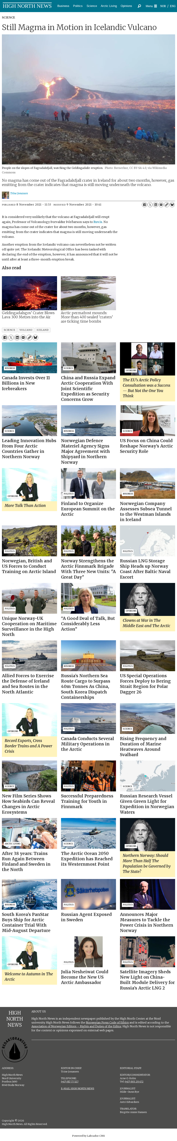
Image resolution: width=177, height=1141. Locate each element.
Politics (78, 6)
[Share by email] (161, 204)
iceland (43, 330)
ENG (173, 6)
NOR (163, 6)
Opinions (126, 6)
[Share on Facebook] (144, 204)
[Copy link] (166, 204)
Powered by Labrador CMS (88, 1135)
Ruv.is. (98, 222)
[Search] (139, 6)
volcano (26, 330)
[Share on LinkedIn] (155, 204)
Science (92, 6)
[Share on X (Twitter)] (150, 204)
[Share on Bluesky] (172, 204)
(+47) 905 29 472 (134, 1081)
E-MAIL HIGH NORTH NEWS (77, 1088)
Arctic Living (109, 6)
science (9, 330)
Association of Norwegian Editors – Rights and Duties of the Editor (76, 1026)
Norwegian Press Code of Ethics (107, 1022)
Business (63, 6)
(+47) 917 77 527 (69, 1081)
